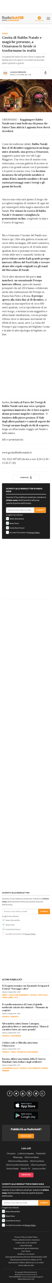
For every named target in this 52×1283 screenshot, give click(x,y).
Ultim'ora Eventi (38, 1164)
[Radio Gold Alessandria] (13, 18)
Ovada (13, 1052)
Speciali (33, 995)
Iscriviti (40, 510)
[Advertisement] (26, 368)
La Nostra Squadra (25, 1153)
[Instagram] (29, 1093)
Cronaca (5, 1016)
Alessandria (16, 1036)
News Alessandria (16, 519)
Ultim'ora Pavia (37, 1161)
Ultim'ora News (32, 1157)
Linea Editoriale (26, 1245)
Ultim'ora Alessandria (18, 1161)
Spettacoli (43, 995)
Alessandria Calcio (10, 1068)
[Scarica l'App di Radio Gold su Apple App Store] (26, 1105)
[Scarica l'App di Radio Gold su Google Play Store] (26, 1115)
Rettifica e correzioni (26, 1254)
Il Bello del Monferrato (19, 995)
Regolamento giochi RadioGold (26, 1248)
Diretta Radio (12, 1168)
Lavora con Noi (39, 1168)
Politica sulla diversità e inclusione (26, 1240)
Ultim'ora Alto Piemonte (17, 1164)
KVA (33, 1279)
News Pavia (14, 523)
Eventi (4, 995)
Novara (45, 1068)
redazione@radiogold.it (35, 1277)
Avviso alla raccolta (26, 1265)
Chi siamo (11, 1153)
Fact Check (26, 1251)
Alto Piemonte (34, 1068)
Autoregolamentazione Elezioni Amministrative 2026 (26, 1257)
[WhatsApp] (42, 1093)
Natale (5, 33)
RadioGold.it (33, 1272)
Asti (16, 997)
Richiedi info (26, 1136)
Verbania (5, 1070)
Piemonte (15, 1016)
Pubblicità (40, 1153)
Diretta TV (25, 1168)
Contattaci (26, 1175)
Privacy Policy (34, 532)
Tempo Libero (7, 997)
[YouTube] (22, 1093)
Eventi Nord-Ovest (16, 528)
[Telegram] (36, 1093)
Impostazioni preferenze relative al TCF (26, 1259)
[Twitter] (16, 1093)
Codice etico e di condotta (26, 1242)
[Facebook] (9, 1093)
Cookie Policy (32, 1237)
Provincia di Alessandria (27, 1052)
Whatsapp (18, 1157)
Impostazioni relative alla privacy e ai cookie (26, 1262)
